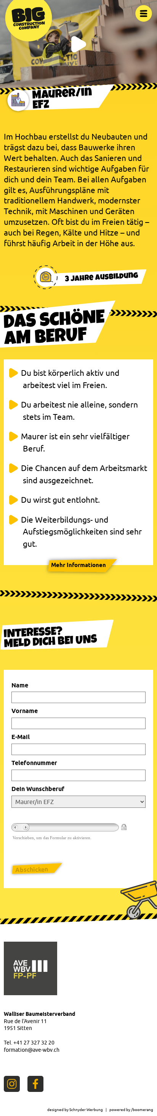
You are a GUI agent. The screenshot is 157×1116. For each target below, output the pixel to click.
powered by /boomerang (131, 1109)
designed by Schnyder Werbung (75, 1109)
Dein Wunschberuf (37, 789)
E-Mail (20, 737)
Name (19, 685)
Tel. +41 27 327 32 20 (29, 1043)
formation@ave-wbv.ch (31, 1050)
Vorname (24, 711)
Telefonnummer (34, 763)
